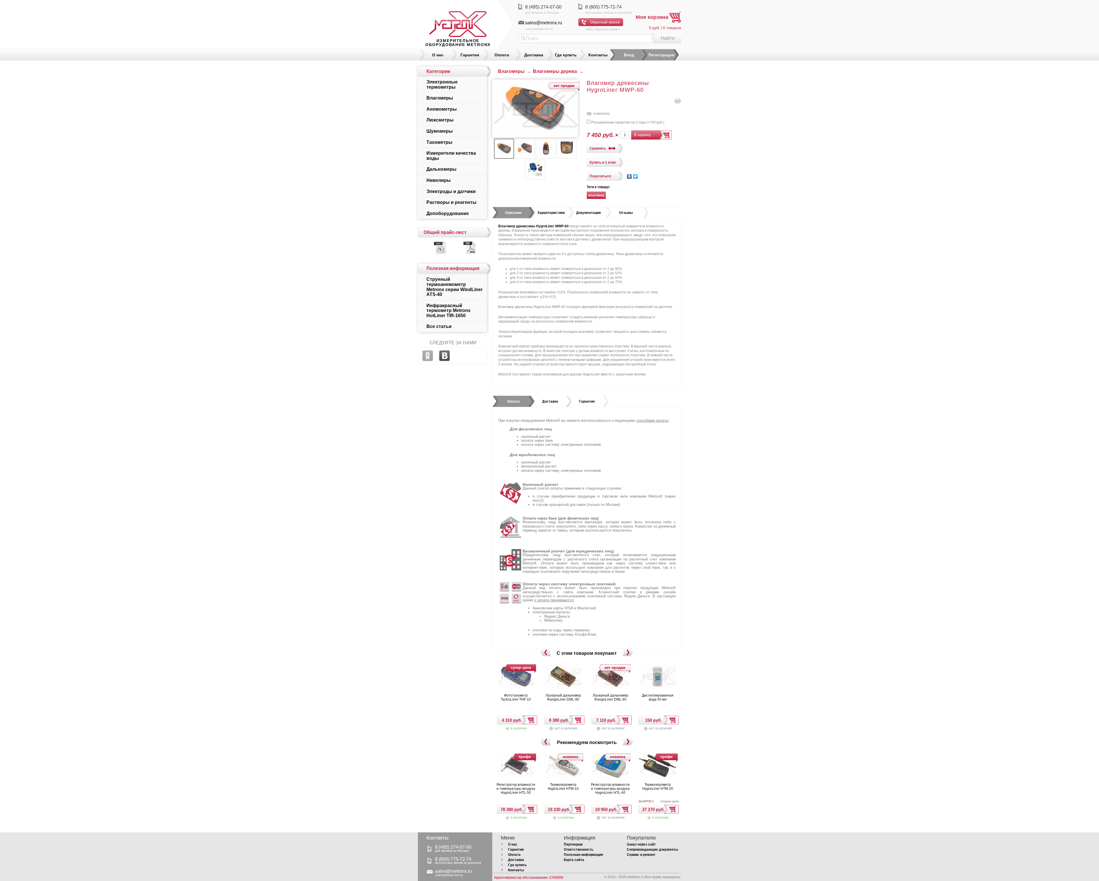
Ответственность (578, 850)
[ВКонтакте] (629, 176)
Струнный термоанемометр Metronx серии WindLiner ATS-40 (454, 287)
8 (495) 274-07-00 (543, 7)
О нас (437, 55)
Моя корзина (652, 17)
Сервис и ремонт (641, 855)
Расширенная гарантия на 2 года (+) (627, 122)
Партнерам (573, 844)
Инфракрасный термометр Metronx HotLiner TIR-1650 (448, 310)
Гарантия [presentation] (587, 401)
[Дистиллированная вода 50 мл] (657, 677)
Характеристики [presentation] (551, 213)
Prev (545, 653)
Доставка (533, 55)
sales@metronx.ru (543, 22)
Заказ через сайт (641, 844)
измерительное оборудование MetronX (458, 42)
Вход (629, 55)
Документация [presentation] (588, 213)
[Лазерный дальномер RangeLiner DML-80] (563, 677)
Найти (668, 38)
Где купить (566, 55)
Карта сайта (574, 860)
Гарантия (469, 55)
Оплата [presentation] (513, 401)
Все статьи (439, 326)
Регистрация (661, 55)
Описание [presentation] (513, 213)
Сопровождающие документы (652, 850)
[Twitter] (635, 176)
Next (628, 653)
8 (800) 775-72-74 (603, 7)
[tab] (513, 212)
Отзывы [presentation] (626, 213)
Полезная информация (583, 855)
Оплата (502, 55)
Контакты (598, 55)
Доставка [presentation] (550, 401)
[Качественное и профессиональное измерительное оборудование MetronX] (458, 18)
